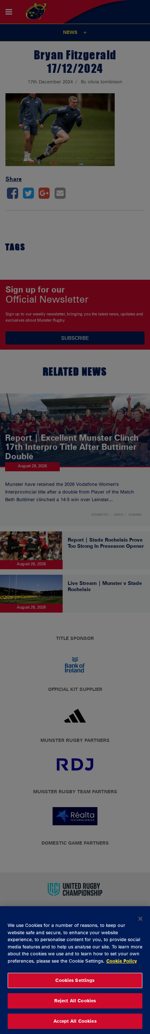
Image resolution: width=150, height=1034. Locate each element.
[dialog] (75, 970)
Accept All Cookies (75, 1021)
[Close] (140, 918)
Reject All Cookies (75, 1000)
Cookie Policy (121, 961)
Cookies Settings (74, 980)
